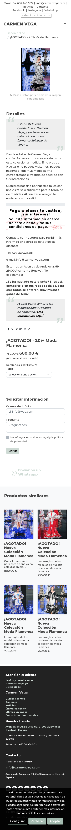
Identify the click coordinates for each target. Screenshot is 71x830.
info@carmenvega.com (50, 3)
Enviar (12, 450)
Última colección (16, 708)
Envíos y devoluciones (19, 680)
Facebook (18, 10)
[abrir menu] (65, 24)
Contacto (42, 6)
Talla (9, 368)
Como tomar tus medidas (22, 715)
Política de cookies (42, 813)
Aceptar (55, 821)
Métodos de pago (17, 683)
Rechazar (37, 821)
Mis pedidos (13, 687)
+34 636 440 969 (22, 761)
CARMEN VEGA (20, 24)
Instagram (34, 10)
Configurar (17, 821)
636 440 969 (25, 3)
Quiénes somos (15, 698)
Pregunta (12, 419)
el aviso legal (41, 437)
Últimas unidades (16, 712)
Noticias (28, 6)
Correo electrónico (19, 406)
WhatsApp (51, 10)
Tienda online (15, 33)
